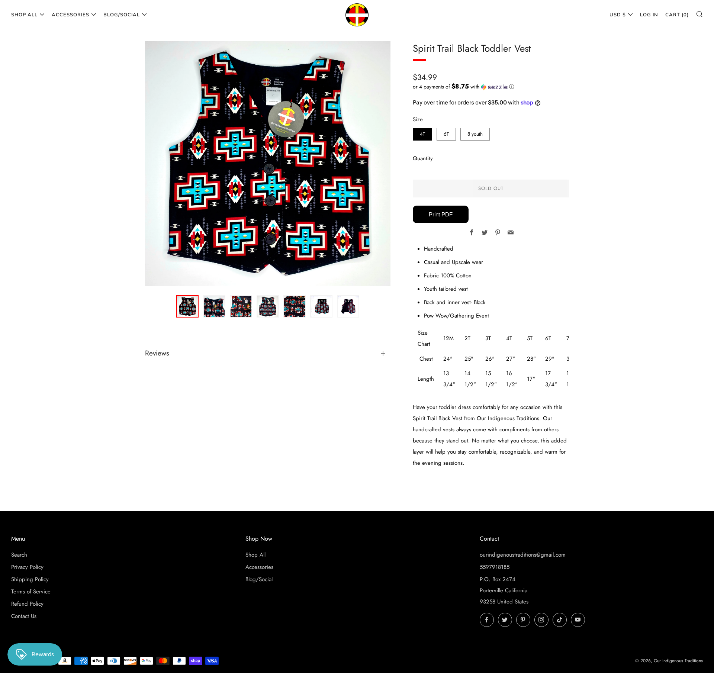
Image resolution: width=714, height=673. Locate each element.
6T (446, 134)
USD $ (618, 15)
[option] (267, 163)
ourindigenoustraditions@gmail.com (523, 555)
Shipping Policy (30, 579)
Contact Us (23, 616)
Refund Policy (27, 604)
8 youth (475, 134)
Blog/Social (121, 15)
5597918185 (494, 567)
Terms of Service (31, 591)
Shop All (24, 15)
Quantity (423, 158)
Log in (649, 15)
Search (19, 555)
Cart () (677, 15)
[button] (491, 86)
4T (422, 134)
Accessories (70, 15)
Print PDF (441, 214)
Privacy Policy (27, 567)
